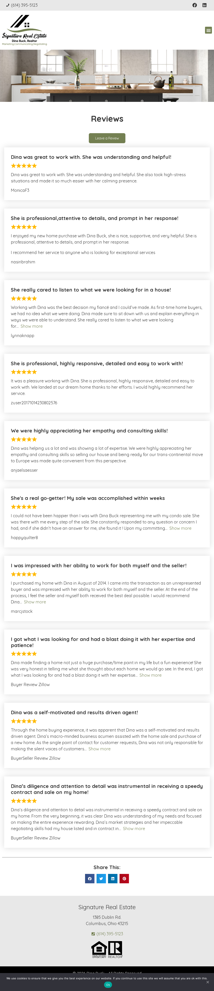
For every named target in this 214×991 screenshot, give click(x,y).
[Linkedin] (204, 5)
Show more (32, 326)
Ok (108, 984)
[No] (207, 981)
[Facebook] (194, 5)
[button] (208, 30)
